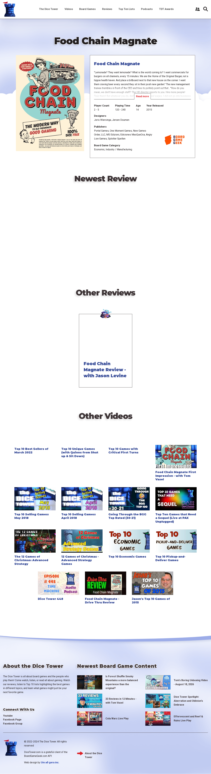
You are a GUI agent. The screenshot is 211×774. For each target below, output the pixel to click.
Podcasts (147, 9)
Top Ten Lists (126, 9)
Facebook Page (12, 719)
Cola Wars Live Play (117, 718)
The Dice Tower (48, 9)
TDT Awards (166, 9)
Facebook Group (12, 723)
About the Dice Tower (93, 753)
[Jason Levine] (105, 313)
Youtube (8, 715)
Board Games (87, 9)
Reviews (107, 9)
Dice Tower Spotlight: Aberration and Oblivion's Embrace (188, 700)
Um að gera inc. (50, 762)
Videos (69, 9)
